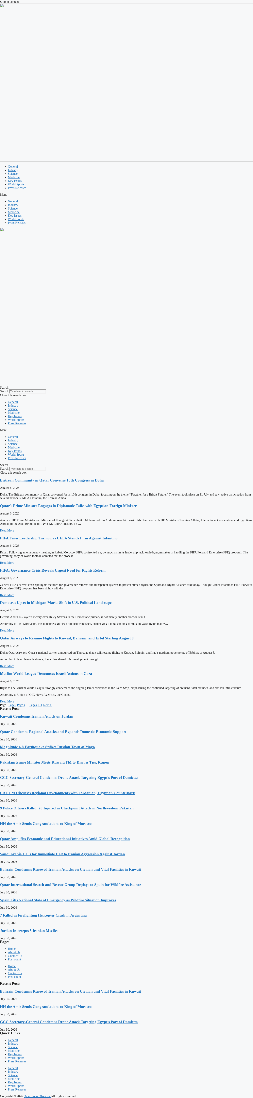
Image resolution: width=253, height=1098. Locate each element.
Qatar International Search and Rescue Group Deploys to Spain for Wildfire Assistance (70, 885)
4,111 (35, 705)
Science (13, 173)
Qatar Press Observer (37, 1096)
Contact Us (15, 955)
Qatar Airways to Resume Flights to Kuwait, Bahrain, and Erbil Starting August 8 (67, 638)
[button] (126, 194)
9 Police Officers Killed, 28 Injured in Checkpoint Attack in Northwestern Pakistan (67, 808)
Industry (13, 170)
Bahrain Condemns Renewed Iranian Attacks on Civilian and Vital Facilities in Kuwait (70, 869)
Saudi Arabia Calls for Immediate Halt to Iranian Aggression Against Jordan (62, 854)
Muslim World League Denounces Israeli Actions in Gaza (46, 673)
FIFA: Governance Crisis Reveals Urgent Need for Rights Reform (53, 570)
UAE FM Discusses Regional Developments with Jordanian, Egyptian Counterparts (67, 793)
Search (4, 391)
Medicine (14, 177)
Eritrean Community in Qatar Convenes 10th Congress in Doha (52, 480)
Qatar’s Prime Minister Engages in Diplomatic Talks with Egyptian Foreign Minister (68, 506)
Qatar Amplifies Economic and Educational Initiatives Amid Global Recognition (65, 839)
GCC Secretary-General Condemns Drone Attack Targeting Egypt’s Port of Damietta (69, 777)
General (13, 166)
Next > (47, 705)
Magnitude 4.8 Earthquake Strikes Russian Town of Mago (47, 747)
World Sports (16, 184)
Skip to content (9, 1)
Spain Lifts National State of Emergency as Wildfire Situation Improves (58, 900)
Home (12, 948)
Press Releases (17, 188)
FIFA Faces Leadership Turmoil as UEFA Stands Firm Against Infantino (59, 538)
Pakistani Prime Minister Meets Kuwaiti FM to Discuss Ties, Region (54, 762)
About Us (14, 952)
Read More (7, 530)
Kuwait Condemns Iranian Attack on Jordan (36, 716)
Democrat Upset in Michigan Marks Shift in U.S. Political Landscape (55, 602)
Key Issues (15, 180)
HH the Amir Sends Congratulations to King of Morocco (46, 823)
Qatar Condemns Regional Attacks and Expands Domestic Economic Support (63, 732)
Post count (14, 959)
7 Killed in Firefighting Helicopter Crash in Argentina (43, 915)
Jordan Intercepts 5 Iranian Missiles (29, 931)
